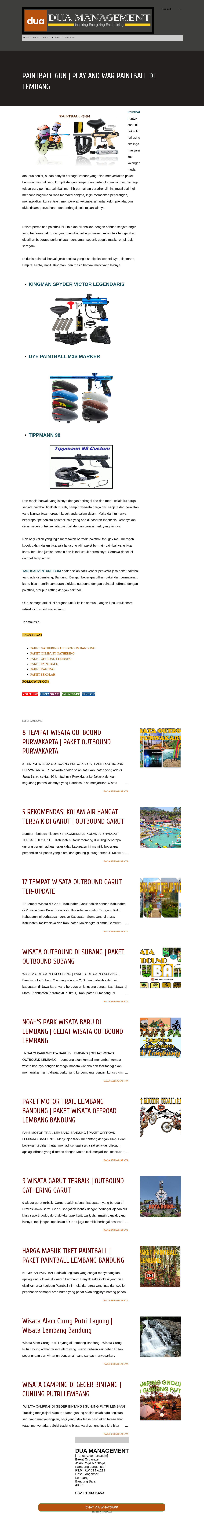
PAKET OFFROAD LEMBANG (51, 658)
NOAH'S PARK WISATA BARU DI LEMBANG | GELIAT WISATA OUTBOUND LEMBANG (72, 1031)
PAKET (46, 37)
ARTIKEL (70, 37)
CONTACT (57, 37)
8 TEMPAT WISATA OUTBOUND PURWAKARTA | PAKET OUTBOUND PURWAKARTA (66, 742)
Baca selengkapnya (116, 791)
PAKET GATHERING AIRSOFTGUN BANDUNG (62, 648)
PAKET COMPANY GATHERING (52, 653)
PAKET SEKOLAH (42, 674)
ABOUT (36, 37)
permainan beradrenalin (92, 188)
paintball (40, 182)
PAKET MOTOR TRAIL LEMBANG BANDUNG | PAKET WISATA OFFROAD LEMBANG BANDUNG (69, 1111)
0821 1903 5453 (89, 1493)
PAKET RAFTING (42, 669)
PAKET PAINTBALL (44, 664)
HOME (26, 37)
